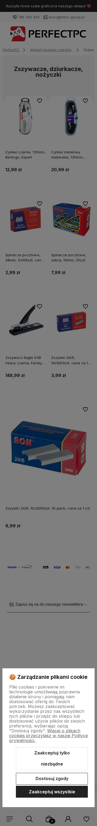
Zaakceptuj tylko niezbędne (52, 758)
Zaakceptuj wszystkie (52, 791)
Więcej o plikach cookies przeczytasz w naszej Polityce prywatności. (48, 735)
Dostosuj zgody (52, 778)
